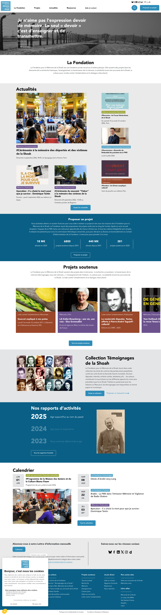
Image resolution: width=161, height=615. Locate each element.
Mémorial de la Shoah (128, 595)
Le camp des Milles (127, 597)
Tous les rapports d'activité (43, 453)
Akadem (124, 603)
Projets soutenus (88, 574)
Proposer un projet (149, 8)
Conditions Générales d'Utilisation (98, 612)
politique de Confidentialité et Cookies (57, 562)
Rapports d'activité (110, 583)
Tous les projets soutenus (80, 343)
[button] (156, 309)
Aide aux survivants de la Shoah (132, 580)
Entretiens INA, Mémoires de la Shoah (60, 586)
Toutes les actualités (80, 207)
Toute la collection (95, 393)
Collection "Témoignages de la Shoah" (60, 583)
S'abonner (19, 549)
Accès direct (109, 574)
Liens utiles (125, 588)
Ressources (71, 8)
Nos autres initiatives (54, 597)
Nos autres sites (127, 574)
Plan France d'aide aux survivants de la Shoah (62, 589)
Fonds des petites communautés (58, 594)
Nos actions (51, 574)
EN (145, 2)
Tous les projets (87, 580)
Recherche (85, 583)
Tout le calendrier (86, 523)
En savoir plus (25, 47)
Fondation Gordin (53, 591)
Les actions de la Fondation (56, 580)
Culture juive (86, 591)
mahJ (123, 606)
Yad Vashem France (127, 600)
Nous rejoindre (109, 589)
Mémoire (85, 586)
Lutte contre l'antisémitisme (91, 597)
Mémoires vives (126, 583)
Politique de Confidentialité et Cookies (71, 612)
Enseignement (87, 589)
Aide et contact (90, 8)
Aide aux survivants (88, 594)
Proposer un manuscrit (118, 393)
